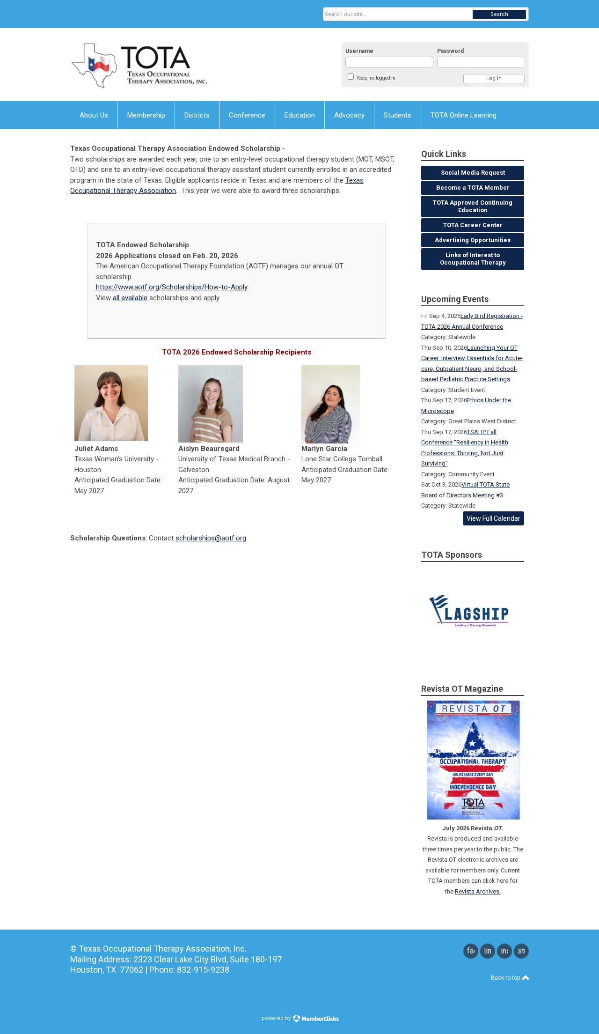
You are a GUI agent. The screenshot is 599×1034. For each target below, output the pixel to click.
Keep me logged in (376, 78)
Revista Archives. (478, 891)
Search (499, 14)
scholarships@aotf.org (210, 538)
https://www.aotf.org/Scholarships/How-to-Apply (171, 287)
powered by (277, 1018)
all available (130, 298)
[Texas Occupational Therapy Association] (162, 64)
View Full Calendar (493, 518)
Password (450, 51)
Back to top (506, 978)
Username (359, 51)
